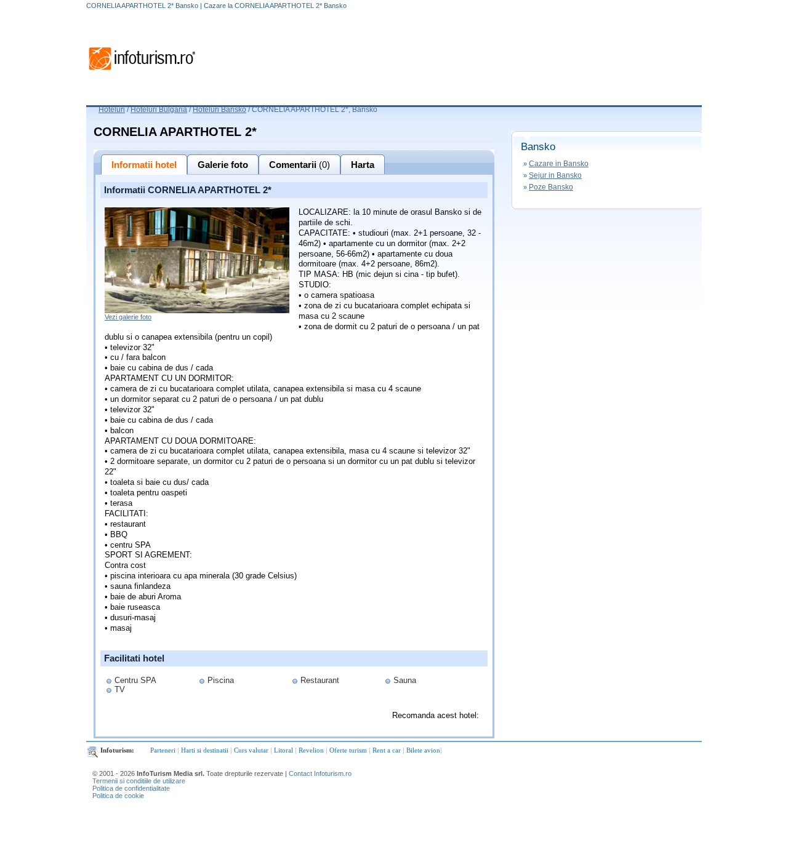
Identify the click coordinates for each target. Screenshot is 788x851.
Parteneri (162, 750)
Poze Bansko (551, 187)
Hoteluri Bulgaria (159, 109)
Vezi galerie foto (128, 317)
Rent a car (386, 750)
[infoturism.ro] (141, 72)
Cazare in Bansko (559, 163)
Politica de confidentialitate (131, 788)
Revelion (311, 750)
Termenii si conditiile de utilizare (138, 781)
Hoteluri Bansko (219, 109)
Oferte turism (348, 750)
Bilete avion (423, 750)
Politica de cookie (118, 795)
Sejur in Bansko (555, 175)
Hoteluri (111, 109)
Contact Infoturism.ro (320, 773)
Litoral (283, 750)
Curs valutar (251, 750)
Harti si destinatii (204, 750)
